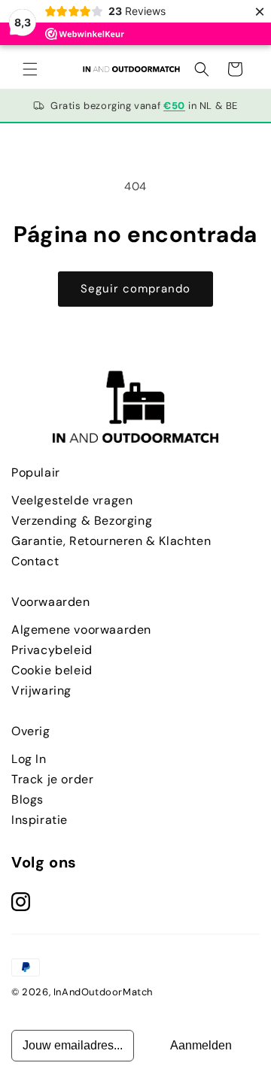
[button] (30, 69)
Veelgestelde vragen (71, 500)
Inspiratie (39, 820)
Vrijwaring (41, 690)
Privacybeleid (52, 650)
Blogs (27, 799)
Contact (35, 561)
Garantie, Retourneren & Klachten (111, 541)
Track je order (52, 779)
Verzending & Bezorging (81, 520)
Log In (29, 759)
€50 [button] (174, 105)
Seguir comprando (135, 288)
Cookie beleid (52, 670)
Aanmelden (201, 1045)
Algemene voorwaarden (81, 629)
